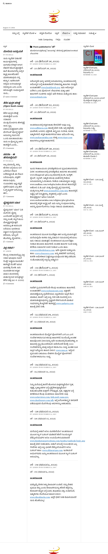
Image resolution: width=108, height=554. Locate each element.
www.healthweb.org (50, 87)
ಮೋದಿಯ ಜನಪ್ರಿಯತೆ (13, 51)
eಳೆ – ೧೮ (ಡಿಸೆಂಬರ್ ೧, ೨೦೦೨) (44, 267)
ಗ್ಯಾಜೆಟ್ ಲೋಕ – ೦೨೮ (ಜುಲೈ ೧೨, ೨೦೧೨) (93, 180)
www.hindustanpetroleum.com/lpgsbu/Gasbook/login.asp (57, 440)
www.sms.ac (62, 350)
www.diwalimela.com (40, 497)
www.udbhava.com (39, 127)
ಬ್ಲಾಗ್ (57, 33)
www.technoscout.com (52, 290)
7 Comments (9, 196)
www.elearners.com (44, 253)
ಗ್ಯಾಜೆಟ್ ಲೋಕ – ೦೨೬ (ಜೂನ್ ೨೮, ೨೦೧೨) (93, 232)
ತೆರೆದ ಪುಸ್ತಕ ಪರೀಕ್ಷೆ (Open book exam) (13, 104)
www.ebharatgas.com (52, 450)
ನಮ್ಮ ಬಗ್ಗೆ (15, 33)
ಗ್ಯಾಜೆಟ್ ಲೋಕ (28, 33)
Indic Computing (45, 39)
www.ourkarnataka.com (41, 137)
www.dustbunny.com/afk (42, 400)
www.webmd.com (38, 96)
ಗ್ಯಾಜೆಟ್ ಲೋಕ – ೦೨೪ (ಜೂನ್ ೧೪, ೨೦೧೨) (93, 283)
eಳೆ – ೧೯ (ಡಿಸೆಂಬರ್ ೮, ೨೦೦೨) (44, 214)
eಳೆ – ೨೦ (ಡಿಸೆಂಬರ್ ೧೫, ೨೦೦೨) (44, 148)
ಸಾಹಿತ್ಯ (91, 33)
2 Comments (9, 148)
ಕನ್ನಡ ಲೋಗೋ (46, 33)
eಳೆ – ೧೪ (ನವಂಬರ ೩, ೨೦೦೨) (43, 464)
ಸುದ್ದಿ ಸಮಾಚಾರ (79, 33)
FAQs (58, 39)
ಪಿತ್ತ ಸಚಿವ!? (8, 247)
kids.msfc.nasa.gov (59, 397)
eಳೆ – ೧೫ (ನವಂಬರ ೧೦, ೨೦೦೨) (44, 411)
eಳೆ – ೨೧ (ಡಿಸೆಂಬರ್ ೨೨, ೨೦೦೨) (44, 105)
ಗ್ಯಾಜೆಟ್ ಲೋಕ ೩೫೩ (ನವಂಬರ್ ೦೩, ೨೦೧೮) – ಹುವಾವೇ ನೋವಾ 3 (92, 153)
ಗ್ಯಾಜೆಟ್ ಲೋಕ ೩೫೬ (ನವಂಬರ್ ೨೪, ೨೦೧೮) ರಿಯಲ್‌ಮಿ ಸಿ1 (91, 70)
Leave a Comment (11, 97)
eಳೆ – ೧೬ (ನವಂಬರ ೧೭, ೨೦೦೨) (44, 364)
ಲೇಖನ (65, 33)
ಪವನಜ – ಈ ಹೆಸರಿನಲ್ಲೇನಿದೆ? (10, 156)
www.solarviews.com (40, 397)
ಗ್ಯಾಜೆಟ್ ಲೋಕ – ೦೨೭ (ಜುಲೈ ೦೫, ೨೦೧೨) (93, 206)
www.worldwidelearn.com (42, 250)
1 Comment (9, 242)
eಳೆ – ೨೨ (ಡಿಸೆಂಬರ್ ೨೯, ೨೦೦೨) (44, 61)
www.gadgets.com (64, 303)
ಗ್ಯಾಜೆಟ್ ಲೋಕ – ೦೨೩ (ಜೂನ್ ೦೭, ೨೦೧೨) (93, 308)
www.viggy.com (65, 137)
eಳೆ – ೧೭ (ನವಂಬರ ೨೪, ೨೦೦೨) (44, 314)
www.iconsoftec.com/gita (56, 190)
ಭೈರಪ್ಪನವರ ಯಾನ (11, 202)
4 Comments (9, 284)
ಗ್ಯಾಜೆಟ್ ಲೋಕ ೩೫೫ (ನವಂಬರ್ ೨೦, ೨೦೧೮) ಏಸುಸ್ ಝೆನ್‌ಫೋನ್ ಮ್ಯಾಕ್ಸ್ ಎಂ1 (94, 98)
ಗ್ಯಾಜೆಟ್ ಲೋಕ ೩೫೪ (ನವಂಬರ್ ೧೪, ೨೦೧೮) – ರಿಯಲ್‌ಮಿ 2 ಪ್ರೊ (92, 125)
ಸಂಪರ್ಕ (67, 39)
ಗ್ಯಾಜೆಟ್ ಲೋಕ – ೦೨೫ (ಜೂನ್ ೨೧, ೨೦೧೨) (93, 257)
